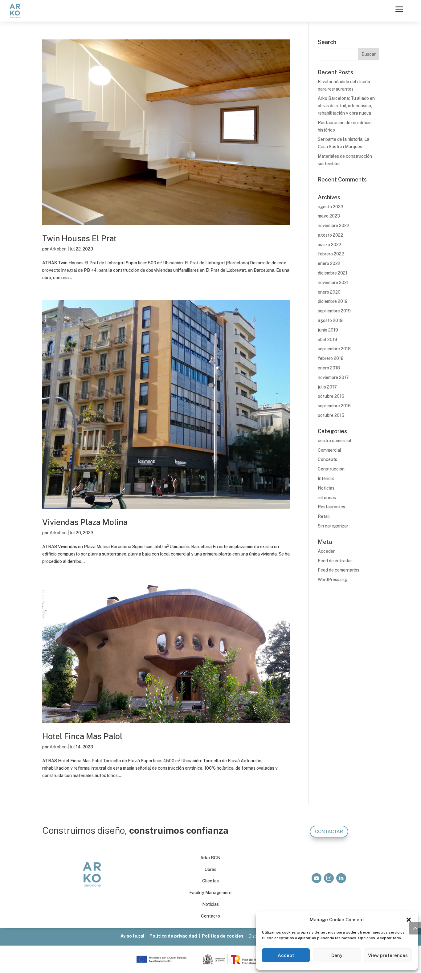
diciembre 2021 (332, 273)
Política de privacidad (173, 936)
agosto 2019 (330, 320)
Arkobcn (58, 248)
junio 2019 (328, 330)
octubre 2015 (331, 415)
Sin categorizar (333, 525)
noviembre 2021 (333, 282)
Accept (286, 955)
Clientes (210, 880)
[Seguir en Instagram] (329, 878)
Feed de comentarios (338, 570)
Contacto (210, 916)
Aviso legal (133, 936)
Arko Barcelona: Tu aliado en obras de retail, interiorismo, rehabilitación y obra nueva (346, 106)
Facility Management (210, 892)
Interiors (326, 478)
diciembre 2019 (333, 301)
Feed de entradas (335, 560)
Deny (336, 955)
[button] (409, 920)
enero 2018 (329, 367)
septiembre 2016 (334, 405)
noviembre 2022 (333, 225)
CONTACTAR (329, 831)
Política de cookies (222, 936)
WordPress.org (332, 579)
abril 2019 (327, 339)
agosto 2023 (330, 206)
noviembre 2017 (333, 377)
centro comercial (334, 440)
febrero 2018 (331, 358)
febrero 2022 (331, 253)
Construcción (331, 468)
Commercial (329, 450)
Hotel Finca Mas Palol (82, 736)
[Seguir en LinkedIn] (341, 878)
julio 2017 (327, 387)
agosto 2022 (330, 235)
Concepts (327, 459)
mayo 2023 (329, 216)
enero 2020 (329, 292)
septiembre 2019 (334, 310)
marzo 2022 (329, 244)
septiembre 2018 (334, 348)
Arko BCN (210, 857)
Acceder (326, 551)
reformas (327, 497)
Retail (324, 516)
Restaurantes (331, 506)
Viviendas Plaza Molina (85, 522)
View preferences (388, 955)
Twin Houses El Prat (79, 238)
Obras (210, 869)
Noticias (326, 488)
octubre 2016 (331, 396)
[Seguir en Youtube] (316, 878)
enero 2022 (329, 263)
